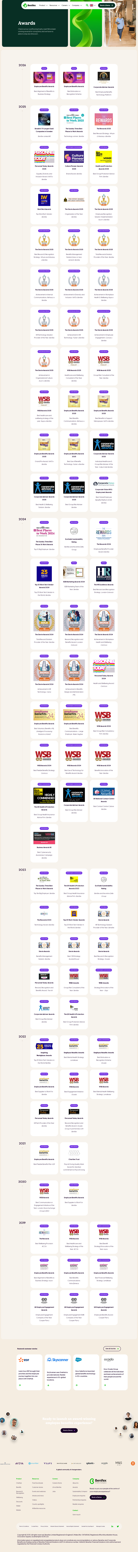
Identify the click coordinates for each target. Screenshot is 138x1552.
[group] (29, 1372)
